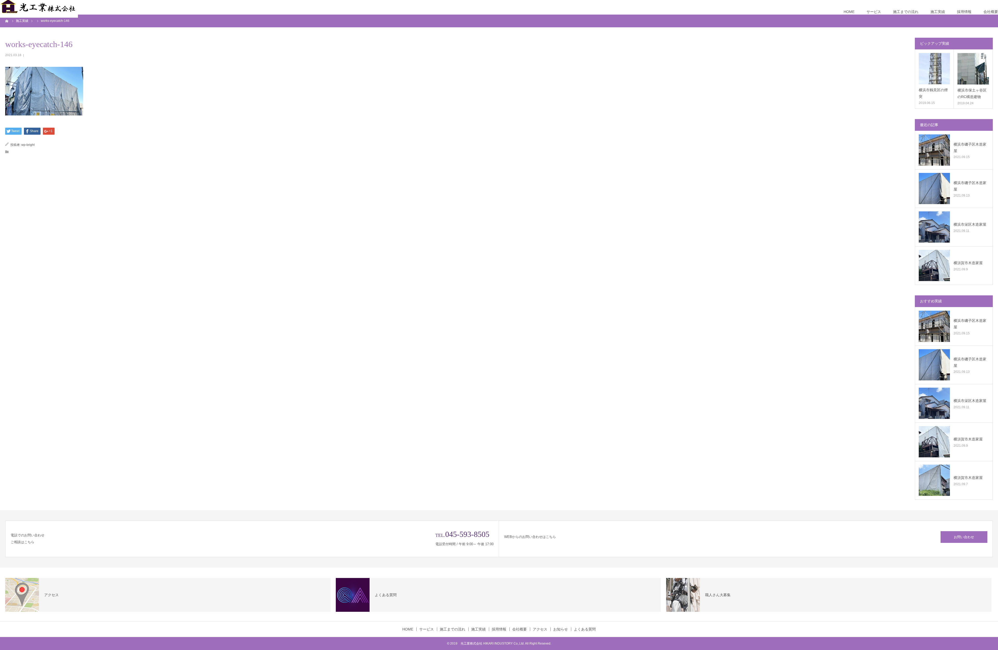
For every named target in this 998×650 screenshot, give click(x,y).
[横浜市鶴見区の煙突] (934, 68)
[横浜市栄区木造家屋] (934, 227)
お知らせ (560, 629)
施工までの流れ (905, 12)
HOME (849, 12)
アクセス (540, 629)
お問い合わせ (964, 537)
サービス (873, 12)
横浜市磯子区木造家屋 (970, 147)
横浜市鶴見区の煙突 (933, 93)
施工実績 (937, 12)
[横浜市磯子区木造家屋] (934, 150)
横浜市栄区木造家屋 (970, 224)
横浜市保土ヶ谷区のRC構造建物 (972, 93)
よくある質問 (585, 629)
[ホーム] (7, 20)
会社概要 (990, 12)
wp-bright (28, 145)
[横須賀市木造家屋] (934, 265)
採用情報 (964, 12)
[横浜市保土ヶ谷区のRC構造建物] (973, 68)
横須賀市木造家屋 (968, 263)
